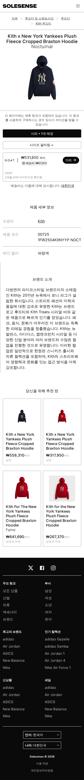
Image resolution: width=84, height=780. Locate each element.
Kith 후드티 (43, 23)
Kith (41, 221)
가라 (69, 160)
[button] (78, 6)
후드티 (65, 18)
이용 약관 (42, 763)
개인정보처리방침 (42, 770)
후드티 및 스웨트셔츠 (39, 18)
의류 (15, 18)
